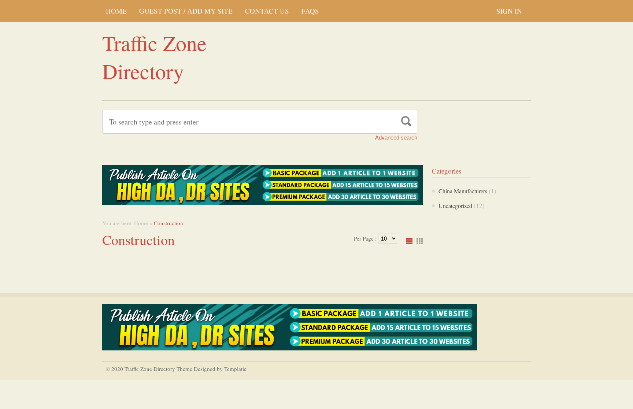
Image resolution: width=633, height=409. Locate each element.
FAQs (310, 10)
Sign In (509, 10)
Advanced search (396, 137)
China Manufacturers (462, 191)
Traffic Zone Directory (154, 57)
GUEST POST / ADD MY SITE (186, 10)
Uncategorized (455, 205)
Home (116, 10)
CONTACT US (267, 10)
